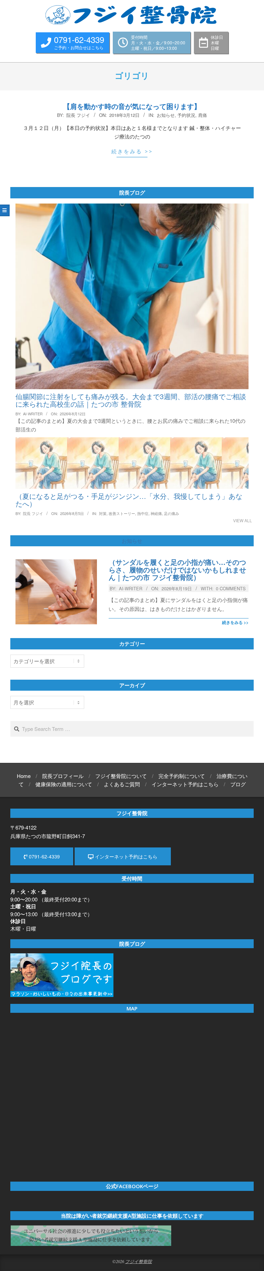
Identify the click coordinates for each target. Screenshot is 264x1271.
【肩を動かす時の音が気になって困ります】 (132, 106)
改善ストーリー (122, 513)
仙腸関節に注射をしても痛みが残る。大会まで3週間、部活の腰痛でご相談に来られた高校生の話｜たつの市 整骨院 (130, 400)
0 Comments (231, 588)
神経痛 (156, 513)
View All (242, 520)
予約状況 (186, 115)
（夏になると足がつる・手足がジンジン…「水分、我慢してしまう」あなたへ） (128, 499)
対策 (103, 513)
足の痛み (171, 513)
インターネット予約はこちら (125, 856)
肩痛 (202, 115)
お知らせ (166, 115)
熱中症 (142, 513)
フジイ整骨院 (138, 1261)
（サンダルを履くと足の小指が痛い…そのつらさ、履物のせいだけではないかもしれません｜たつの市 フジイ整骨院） (177, 569)
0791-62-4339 (44, 856)
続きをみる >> (132, 151)
